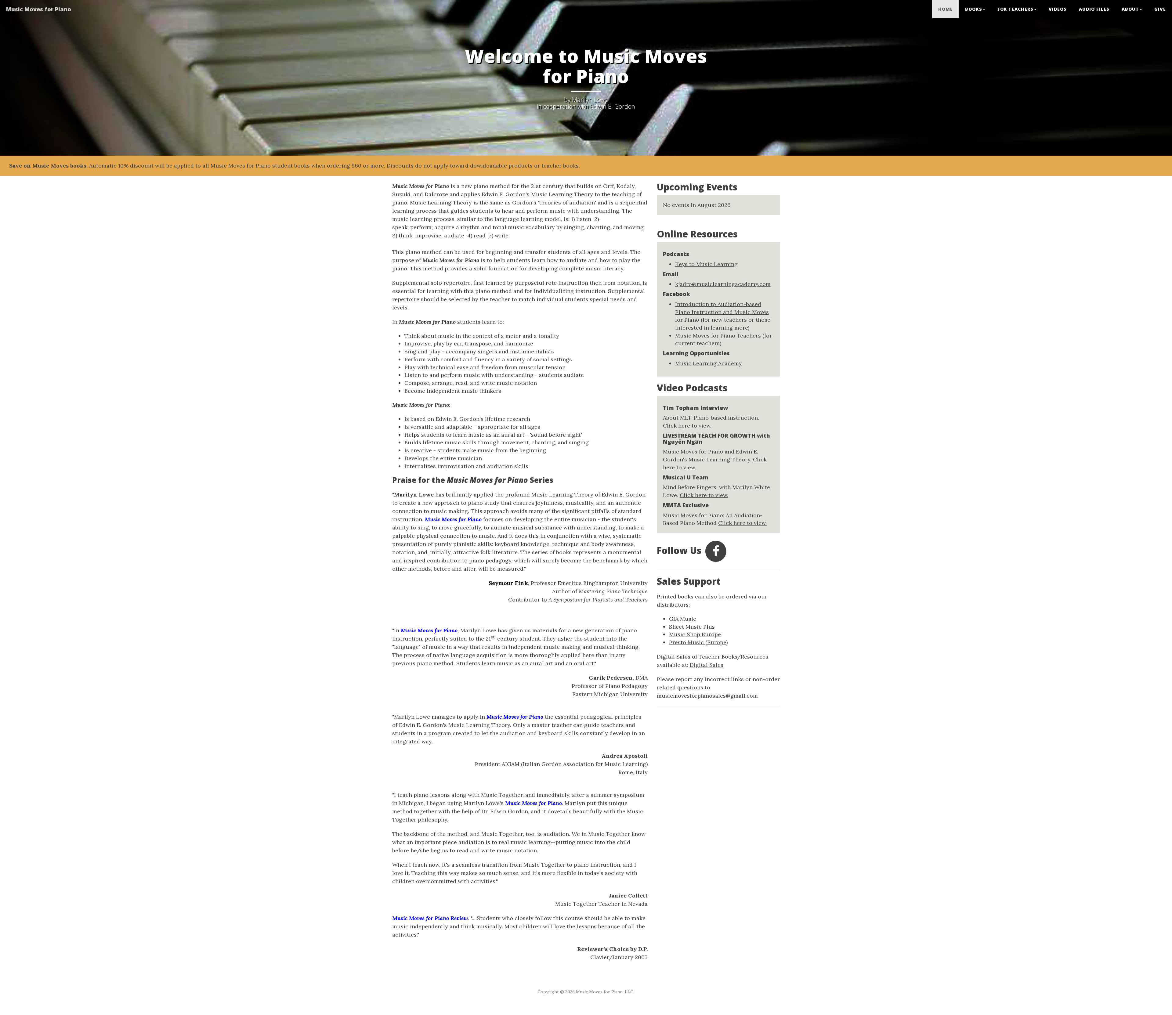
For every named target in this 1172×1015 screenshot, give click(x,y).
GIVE (1160, 9)
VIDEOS (1058, 9)
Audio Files (1094, 9)
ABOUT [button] (1130, 9)
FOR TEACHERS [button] (1015, 9)
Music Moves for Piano (38, 9)
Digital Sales (706, 664)
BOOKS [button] (973, 9)
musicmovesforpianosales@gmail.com (707, 695)
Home (945, 9)
